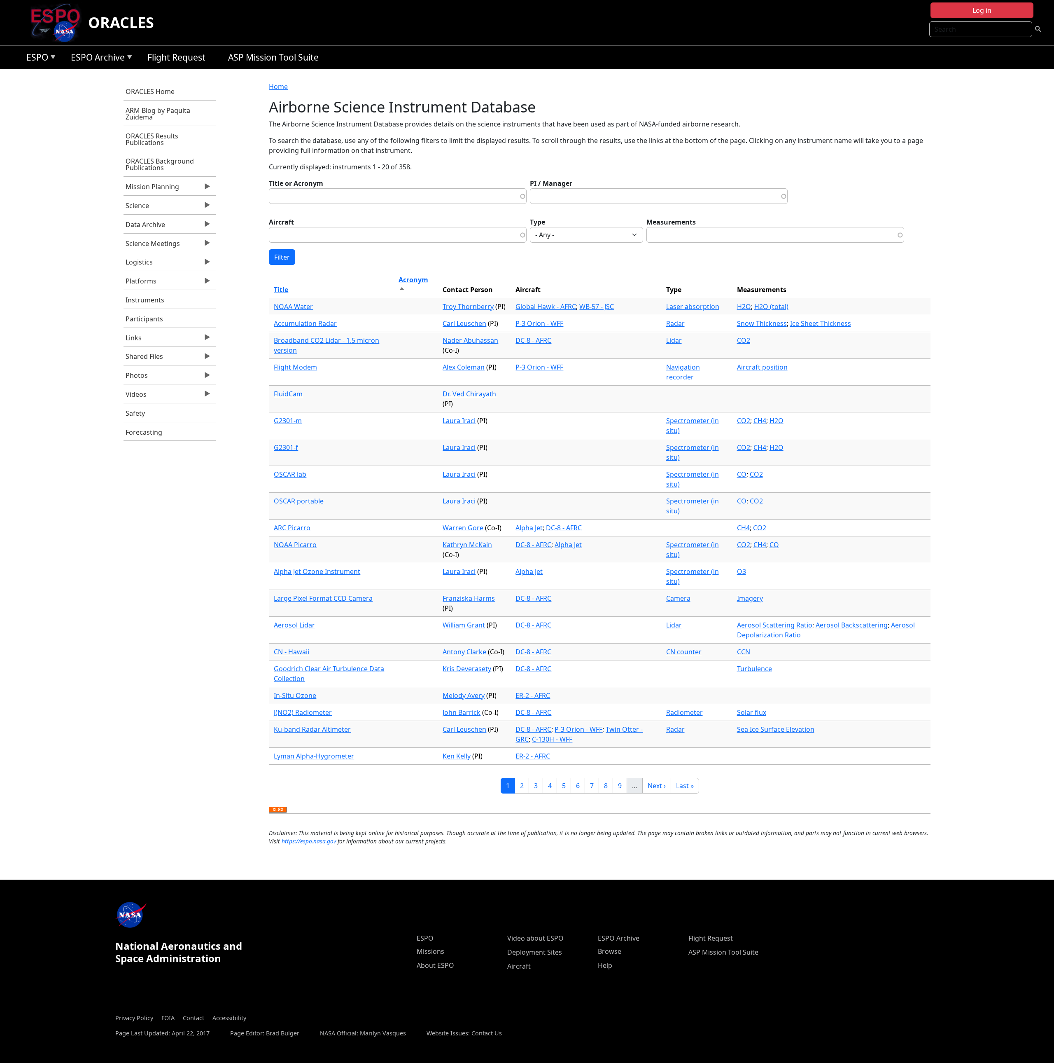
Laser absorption (692, 306)
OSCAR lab (290, 474)
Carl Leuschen (464, 323)
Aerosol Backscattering (852, 625)
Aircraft (281, 222)
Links (133, 340)
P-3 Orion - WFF (539, 323)
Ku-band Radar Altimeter (312, 729)
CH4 (759, 420)
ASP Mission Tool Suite (273, 57)
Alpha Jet (529, 527)
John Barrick (461, 712)
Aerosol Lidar (294, 625)
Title (281, 289)
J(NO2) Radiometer (303, 712)
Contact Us (486, 1033)
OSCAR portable (299, 501)
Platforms (140, 283)
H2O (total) (771, 306)
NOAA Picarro (295, 544)
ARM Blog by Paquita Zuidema (158, 114)
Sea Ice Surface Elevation (775, 729)
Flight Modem (295, 367)
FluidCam (288, 393)
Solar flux (751, 712)
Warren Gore (463, 527)
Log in (981, 10)
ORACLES (121, 22)
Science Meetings (152, 245)
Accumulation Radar (305, 323)
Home (278, 86)
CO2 (743, 340)
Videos (135, 396)
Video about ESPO (535, 938)
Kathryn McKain (467, 544)
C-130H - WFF (552, 739)
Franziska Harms (469, 598)
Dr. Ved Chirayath (469, 393)
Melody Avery (464, 695)
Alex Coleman (464, 367)
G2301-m (288, 420)
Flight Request (176, 57)
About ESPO (435, 965)
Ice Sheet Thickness (820, 323)
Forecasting (144, 432)
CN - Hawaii (291, 651)
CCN (743, 651)
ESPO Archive (96, 59)
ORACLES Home (150, 91)
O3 (741, 571)
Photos (136, 377)
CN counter (684, 651)
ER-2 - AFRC (532, 695)
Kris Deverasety (467, 668)
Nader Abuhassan (470, 340)
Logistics (138, 264)
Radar (675, 323)
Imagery (750, 598)
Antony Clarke (464, 651)
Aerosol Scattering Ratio (774, 625)
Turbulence (754, 668)
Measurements (671, 222)
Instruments (145, 299)
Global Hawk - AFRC (545, 306)
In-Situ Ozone (295, 695)
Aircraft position (762, 367)
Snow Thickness (762, 323)
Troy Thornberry (468, 306)
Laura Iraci (459, 420)
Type (537, 222)
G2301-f (286, 447)
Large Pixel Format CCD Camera (323, 598)
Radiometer (684, 712)
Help (605, 965)
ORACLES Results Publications (152, 139)
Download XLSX (278, 810)
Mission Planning (151, 188)
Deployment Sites (534, 952)
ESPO (35, 59)
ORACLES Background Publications (160, 164)
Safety (135, 413)
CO (741, 474)
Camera (678, 598)
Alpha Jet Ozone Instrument (317, 571)
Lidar (674, 340)
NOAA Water (293, 306)
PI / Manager (551, 183)
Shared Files (143, 358)
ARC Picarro (292, 527)
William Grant (464, 625)
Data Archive (144, 226)
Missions (430, 951)
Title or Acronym (296, 183)
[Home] (58, 22)
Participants (144, 318)
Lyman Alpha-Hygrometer (314, 756)
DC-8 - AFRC (533, 340)
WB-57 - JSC (596, 306)
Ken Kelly (457, 756)
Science (136, 207)
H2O (744, 306)
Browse (609, 951)
